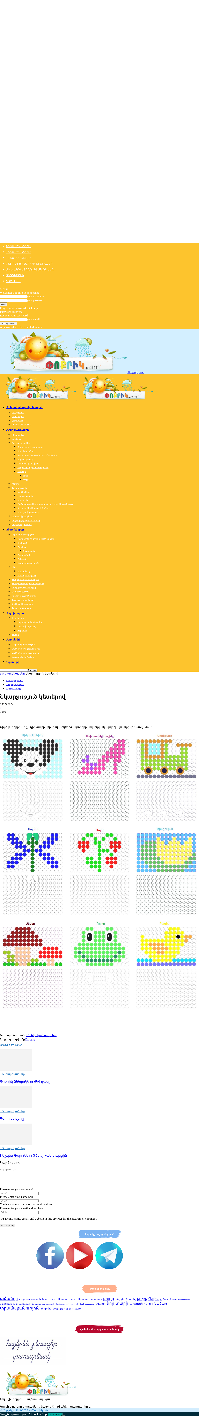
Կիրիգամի (22, 542)
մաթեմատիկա (9, 1303)
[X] (15, 716)
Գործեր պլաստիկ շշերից (24, 595)
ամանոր (9, 1298)
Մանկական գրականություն (24, 407)
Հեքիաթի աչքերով (26, 626)
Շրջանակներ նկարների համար (33, 508)
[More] (47, 717)
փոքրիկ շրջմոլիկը (62, 1308)
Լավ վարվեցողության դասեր (30, 269)
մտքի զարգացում (87, 1304)
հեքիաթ (155, 1298)
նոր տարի (117, 1303)
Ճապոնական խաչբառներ (30, 447)
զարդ (52, 1299)
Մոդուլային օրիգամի (28, 563)
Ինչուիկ (15, 483)
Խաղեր (15, 634)
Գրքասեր (22, 630)
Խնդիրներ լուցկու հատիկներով (32, 467)
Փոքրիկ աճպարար (21, 608)
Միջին (26, 479)
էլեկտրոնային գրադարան (89, 1299)
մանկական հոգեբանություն (67, 1304)
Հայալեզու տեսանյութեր (29, 622)
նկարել (100, 1303)
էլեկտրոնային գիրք (66, 1299)
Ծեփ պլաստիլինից (26, 575)
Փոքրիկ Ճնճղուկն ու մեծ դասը (25, 1081)
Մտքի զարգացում (18, 429)
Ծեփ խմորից (23, 571)
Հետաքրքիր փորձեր (22, 516)
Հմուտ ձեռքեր (15, 529)
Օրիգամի (22, 559)
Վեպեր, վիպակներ (21, 424)
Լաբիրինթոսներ (25, 459)
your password (35, 300)
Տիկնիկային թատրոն (22, 604)
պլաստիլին (139, 1303)
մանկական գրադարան (43, 1304)
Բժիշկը (30, 1039)
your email (33, 319)
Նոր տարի (13, 281)
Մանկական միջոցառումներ (26, 652)
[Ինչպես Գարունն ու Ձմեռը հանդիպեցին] (16, 1144)
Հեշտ (25, 475)
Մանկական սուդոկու (41, 1035)
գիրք (22, 1299)
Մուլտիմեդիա (15, 613)
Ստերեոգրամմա (25, 451)
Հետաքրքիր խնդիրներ (28, 463)
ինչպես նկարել (126, 1299)
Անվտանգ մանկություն (23, 644)
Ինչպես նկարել (25, 496)
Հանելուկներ (18, 416)
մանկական (24, 1304)
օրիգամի (76, 1308)
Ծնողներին (15, 275)
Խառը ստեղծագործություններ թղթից (35, 538)
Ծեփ (14, 567)
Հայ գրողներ (18, 412)
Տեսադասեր (29, 551)
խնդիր (142, 1299)
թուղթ (108, 1298)
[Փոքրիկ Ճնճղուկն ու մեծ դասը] (16, 1070)
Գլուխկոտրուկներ (21, 443)
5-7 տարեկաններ (18, 258)
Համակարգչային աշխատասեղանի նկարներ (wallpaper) (45, 504)
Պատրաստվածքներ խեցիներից (28, 583)
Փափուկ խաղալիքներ (23, 599)
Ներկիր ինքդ (23, 491)
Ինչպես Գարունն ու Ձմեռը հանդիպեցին (33, 1155)
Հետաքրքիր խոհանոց (23, 656)
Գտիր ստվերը (12, 1118)
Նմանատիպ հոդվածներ (11, 1045)
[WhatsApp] (36, 716)
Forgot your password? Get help (19, 308)
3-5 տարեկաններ (18, 252)
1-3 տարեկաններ (18, 246)
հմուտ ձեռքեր (170, 1299)
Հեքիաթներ (17, 420)
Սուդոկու (21, 471)
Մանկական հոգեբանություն (26, 648)
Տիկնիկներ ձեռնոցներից (24, 587)
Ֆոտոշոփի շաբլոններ (28, 512)
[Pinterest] (26, 716)
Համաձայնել (55, 1414)
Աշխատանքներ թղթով (23, 534)
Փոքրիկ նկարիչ (19, 487)
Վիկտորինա (18, 434)
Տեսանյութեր (18, 618)
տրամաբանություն (20, 1308)
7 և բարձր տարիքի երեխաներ (29, 264)
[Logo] (38, 399)
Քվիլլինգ (21, 546)
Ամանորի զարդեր (21, 591)
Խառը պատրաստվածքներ (25, 579)
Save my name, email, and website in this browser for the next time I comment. (50, 1218)
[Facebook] (5, 716)
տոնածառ (158, 1303)
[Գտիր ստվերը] (16, 1107)
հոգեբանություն (184, 1299)
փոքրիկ (46, 1308)
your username (35, 296)
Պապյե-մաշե (23, 555)
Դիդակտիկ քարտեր (22, 524)
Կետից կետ (23, 500)
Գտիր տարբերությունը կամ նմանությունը (38, 455)
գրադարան (32, 1299)
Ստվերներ (17, 439)
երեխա (43, 1299)
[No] (64, 1415)
